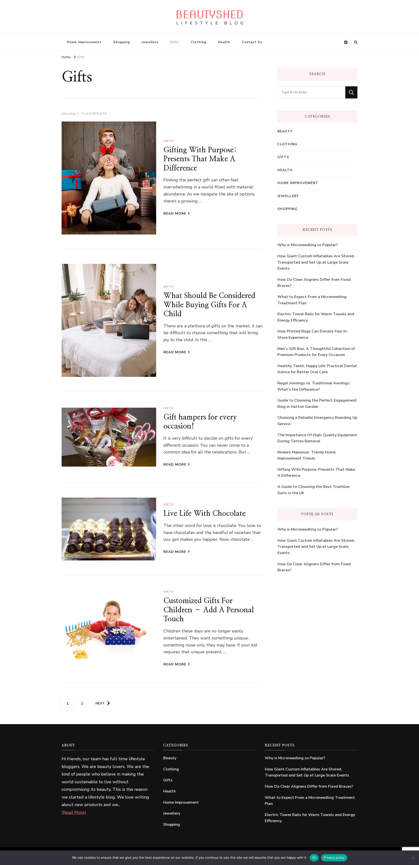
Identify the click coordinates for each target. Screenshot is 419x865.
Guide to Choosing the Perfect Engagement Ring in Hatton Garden (317, 403)
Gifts (174, 42)
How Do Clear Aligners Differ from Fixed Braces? (314, 283)
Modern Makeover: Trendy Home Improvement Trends (306, 455)
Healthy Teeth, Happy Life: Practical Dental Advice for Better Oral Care (317, 369)
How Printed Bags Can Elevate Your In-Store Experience (312, 334)
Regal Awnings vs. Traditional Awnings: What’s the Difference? (313, 386)
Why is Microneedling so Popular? (307, 245)
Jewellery (150, 42)
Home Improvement (84, 42)
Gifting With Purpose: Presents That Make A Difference (200, 159)
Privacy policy (334, 857)
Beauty (284, 131)
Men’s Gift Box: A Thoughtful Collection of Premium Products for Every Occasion (316, 352)
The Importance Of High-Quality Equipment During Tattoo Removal (317, 438)
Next (100, 703)
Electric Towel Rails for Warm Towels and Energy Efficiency (315, 317)
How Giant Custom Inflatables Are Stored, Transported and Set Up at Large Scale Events (316, 262)
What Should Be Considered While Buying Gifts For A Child (209, 305)
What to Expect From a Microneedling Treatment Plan (311, 300)
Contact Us (252, 42)
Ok (314, 857)
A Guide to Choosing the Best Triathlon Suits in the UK (313, 490)
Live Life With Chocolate (204, 513)
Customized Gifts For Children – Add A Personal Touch (208, 610)
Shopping (121, 42)
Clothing (198, 42)
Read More (174, 213)
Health (224, 42)
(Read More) (74, 812)
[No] (413, 857)
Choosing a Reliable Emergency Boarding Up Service (317, 421)
